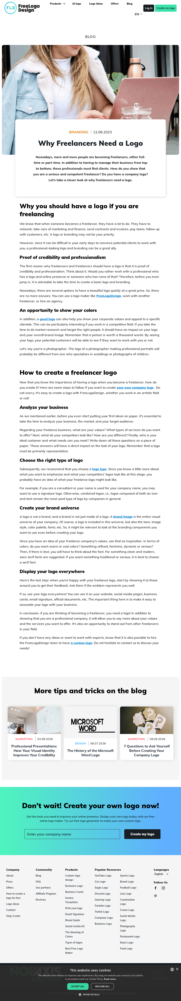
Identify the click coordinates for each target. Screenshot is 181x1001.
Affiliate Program (46, 893)
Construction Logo (127, 902)
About (9, 875)
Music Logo (126, 942)
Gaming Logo (103, 899)
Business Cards (74, 892)
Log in (148, 8)
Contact (10, 910)
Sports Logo (127, 875)
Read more (110, 978)
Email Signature (74, 914)
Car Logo (100, 881)
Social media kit (74, 926)
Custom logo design (72, 877)
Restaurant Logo (130, 936)
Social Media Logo (127, 918)
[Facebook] (157, 888)
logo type (99, 469)
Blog (38, 875)
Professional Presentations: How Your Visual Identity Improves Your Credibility (34, 713)
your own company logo (135, 387)
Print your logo (73, 908)
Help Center (13, 916)
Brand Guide (72, 920)
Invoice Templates (71, 900)
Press (9, 881)
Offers (9, 887)
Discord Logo (102, 893)
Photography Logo (127, 928)
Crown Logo (127, 910)
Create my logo (166, 8)
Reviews (41, 899)
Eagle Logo (101, 887)
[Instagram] (165, 888)
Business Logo (103, 923)
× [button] (177, 969)
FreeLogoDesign (108, 296)
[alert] (90, 983)
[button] (90, 995)
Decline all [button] (102, 986)
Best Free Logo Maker (74, 950)
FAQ (38, 881)
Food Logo (126, 948)
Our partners (43, 887)
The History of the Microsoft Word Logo (90, 708)
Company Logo (104, 917)
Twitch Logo (102, 911)
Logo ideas (12, 904)
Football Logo (128, 887)
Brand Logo (127, 881)
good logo (47, 319)
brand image (123, 517)
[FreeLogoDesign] (21, 8)
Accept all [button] (77, 986)
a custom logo (81, 643)
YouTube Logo (103, 875)
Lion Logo (126, 893)
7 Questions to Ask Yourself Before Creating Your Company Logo (147, 711)
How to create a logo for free (15, 896)
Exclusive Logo (74, 885)
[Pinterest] (157, 896)
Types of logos (73, 942)
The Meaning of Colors (74, 934)
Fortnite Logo (102, 905)
